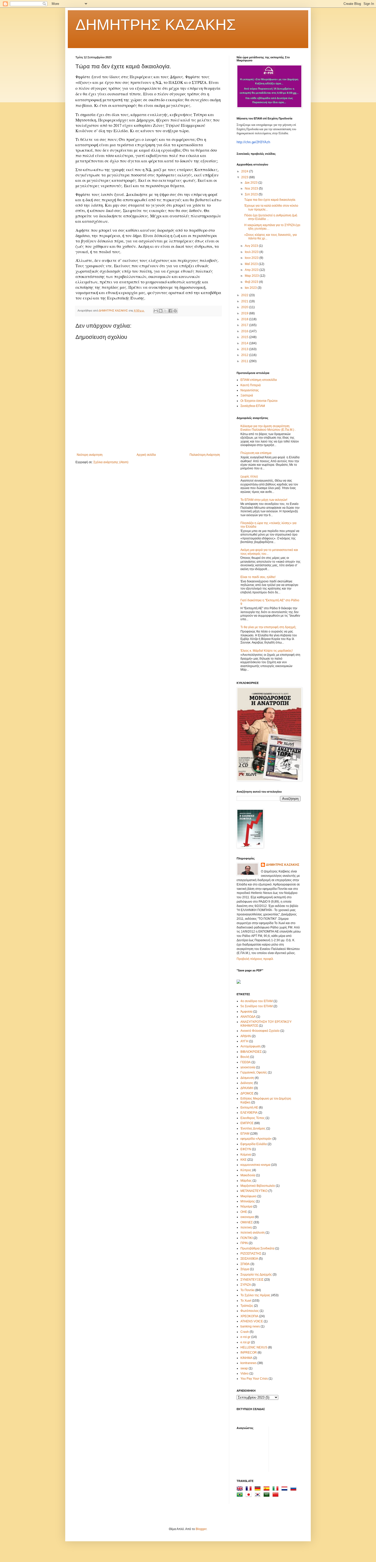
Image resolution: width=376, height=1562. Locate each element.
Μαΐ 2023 (252, 264)
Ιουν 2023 (252, 258)
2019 (245, 313)
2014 (245, 343)
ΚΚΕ (243, 1159)
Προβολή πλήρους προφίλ (255, 959)
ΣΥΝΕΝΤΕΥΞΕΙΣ (251, 1279)
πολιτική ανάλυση (252, 1232)
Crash (244, 1332)
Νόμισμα (246, 1206)
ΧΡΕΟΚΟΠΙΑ (249, 1316)
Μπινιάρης (247, 1201)
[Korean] (259, 1495)
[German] (259, 1489)
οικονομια (247, 1217)
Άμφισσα (246, 1011)
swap (244, 1368)
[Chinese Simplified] (276, 1495)
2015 (245, 337)
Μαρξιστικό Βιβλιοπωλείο (257, 1186)
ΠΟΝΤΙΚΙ (246, 1238)
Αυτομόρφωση (250, 1046)
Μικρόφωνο (248, 1196)
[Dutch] (285, 1489)
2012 (245, 355)
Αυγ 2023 (252, 246)
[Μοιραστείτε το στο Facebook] (170, 310)
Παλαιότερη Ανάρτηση (205, 455)
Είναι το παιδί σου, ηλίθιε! (257, 577)
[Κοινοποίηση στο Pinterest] (175, 310)
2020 (245, 307)
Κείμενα (245, 1154)
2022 (245, 295)
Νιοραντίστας (249, 390)
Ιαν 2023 (251, 288)
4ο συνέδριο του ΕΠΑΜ (256, 1001)
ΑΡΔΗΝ (245, 1036)
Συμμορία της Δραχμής (256, 1274)
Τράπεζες (246, 1306)
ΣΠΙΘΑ (245, 1264)
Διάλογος (246, 1083)
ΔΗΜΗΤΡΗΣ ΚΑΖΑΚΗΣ (155, 24)
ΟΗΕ (243, 1212)
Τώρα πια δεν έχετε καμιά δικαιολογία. (270, 200)
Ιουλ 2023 (252, 252)
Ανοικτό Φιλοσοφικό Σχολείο (260, 1031)
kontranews (248, 1363)
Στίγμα (244, 1269)
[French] (250, 1489)
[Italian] (276, 1489)
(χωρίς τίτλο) (249, 476)
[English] (241, 1489)
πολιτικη (246, 1227)
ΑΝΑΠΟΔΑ (248, 1016)
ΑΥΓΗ (244, 1041)
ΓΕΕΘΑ (245, 1062)
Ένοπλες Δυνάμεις (253, 1128)
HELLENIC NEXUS (253, 1347)
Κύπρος (245, 1170)
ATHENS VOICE (251, 1321)
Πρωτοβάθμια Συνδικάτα (257, 1248)
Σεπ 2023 (252, 194)
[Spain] (267, 1489)
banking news (250, 1326)
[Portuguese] (241, 1495)
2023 (245, 177)
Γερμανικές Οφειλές (253, 1072)
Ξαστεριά (246, 395)
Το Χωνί (245, 1300)
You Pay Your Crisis (254, 1378)
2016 (245, 331)
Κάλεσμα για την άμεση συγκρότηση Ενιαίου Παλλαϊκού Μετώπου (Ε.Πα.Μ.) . (268, 427)
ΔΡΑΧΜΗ (246, 1088)
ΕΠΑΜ (244, 1133)
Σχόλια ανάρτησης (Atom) (110, 462)
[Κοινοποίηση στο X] (165, 310)
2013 (245, 349)
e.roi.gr (245, 1342)
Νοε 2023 (252, 188)
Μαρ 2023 (252, 276)
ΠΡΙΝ (244, 1243)
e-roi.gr (245, 1337)
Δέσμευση (247, 1078)
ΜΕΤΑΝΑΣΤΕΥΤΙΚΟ (254, 1191)
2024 (245, 171)
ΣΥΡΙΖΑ (245, 1285)
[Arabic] (267, 1495)
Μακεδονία (247, 1175)
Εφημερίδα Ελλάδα (253, 1144)
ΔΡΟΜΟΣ (246, 1093)
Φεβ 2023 (252, 282)
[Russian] (294, 1489)
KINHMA (246, 1358)
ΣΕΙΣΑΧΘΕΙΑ (249, 1258)
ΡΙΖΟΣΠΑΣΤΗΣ (250, 1253)
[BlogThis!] (160, 310)
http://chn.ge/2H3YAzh (253, 142)
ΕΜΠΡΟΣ (246, 1123)
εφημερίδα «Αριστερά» (256, 1138)
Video (244, 1373)
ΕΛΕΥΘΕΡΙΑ (249, 1112)
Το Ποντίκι (247, 1290)
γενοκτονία (247, 1067)
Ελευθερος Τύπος (252, 1118)
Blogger (201, 1529)
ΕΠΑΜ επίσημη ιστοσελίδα (258, 380)
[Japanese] (250, 1495)
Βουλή (244, 1057)
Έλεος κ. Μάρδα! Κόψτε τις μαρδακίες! (266, 650)
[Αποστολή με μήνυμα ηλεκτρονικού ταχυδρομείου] (155, 310)
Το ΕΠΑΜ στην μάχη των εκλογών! (263, 500)
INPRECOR (248, 1352)
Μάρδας (246, 1180)
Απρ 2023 (252, 270)
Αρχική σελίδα (146, 455)
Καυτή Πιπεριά (250, 385)
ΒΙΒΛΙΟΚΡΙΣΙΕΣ (251, 1052)
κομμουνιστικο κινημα (255, 1165)
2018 (245, 319)
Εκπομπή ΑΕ (249, 1107)
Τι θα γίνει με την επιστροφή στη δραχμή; (268, 627)
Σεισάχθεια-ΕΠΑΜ (252, 406)
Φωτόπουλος (249, 1311)
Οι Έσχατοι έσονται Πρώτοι (259, 401)
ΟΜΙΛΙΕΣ (246, 1222)
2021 (245, 301)
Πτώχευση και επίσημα (255, 453)
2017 (245, 325)
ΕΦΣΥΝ (245, 1149)
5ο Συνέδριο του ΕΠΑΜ (256, 1006)
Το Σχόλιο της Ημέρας (255, 1295)
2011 (245, 361)
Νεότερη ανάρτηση (90, 455)
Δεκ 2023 (251, 182)
